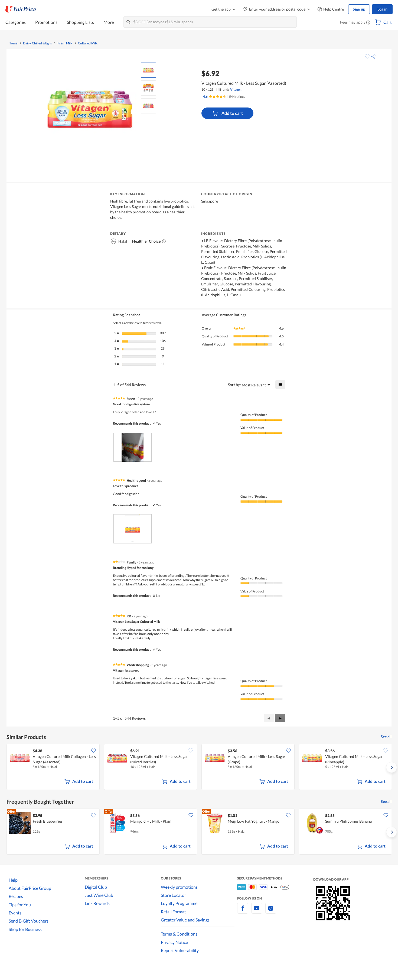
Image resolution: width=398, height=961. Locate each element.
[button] (368, 22)
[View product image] (148, 70)
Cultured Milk (87, 43)
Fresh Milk (64, 43)
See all (386, 736)
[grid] (199, 767)
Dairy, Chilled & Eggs (37, 43)
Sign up (359, 9)
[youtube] (256, 911)
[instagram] (270, 911)
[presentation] (132, 447)
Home (13, 43)
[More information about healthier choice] (164, 241)
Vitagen (236, 89)
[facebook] (242, 911)
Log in (382, 9)
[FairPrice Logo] (20, 9)
